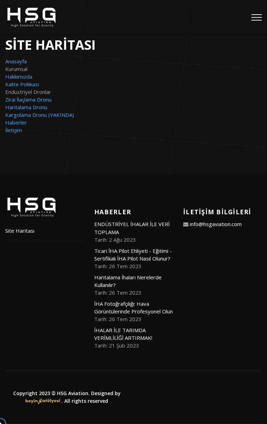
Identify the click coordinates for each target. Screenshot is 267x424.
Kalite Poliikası (22, 84)
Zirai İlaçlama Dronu (28, 99)
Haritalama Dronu (26, 107)
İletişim (13, 130)
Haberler (16, 122)
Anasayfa (16, 61)
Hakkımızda (18, 76)
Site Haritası (19, 230)
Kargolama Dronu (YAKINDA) (39, 114)
